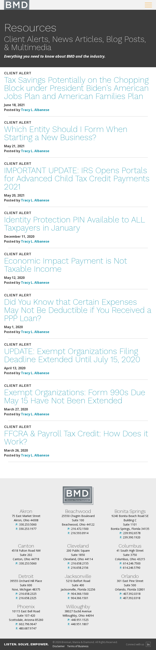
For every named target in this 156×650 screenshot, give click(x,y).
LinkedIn (148, 644)
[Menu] (148, 5)
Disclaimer (59, 646)
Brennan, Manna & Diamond (16, 5)
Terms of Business (77, 646)
